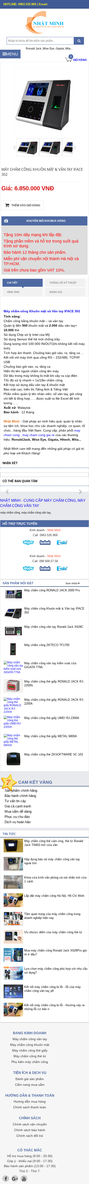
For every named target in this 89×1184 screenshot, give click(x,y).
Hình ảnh (13, 292)
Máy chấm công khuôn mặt (29, 1045)
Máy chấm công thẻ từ (29, 1056)
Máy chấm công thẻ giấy (29, 1050)
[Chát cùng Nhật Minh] (29, 546)
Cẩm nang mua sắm (29, 1084)
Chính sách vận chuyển (30, 1124)
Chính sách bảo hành (29, 1130)
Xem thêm (71, 583)
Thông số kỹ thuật (63, 282)
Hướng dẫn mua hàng (30, 1101)
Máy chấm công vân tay (30, 1039)
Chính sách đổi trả (29, 1135)
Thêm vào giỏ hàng (25, 205)
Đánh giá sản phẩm (30, 1079)
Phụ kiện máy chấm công (29, 1062)
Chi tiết (12, 282)
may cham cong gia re (38, 435)
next (80, 492)
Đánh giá (56, 292)
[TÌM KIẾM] (79, 41)
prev (8, 492)
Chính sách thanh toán (29, 1107)
